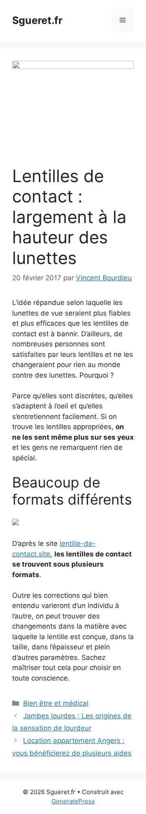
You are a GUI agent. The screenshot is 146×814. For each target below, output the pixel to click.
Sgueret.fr (37, 20)
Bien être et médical (55, 703)
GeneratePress (73, 801)
